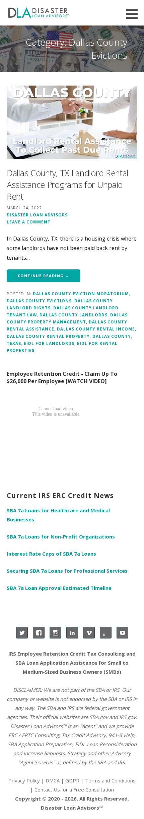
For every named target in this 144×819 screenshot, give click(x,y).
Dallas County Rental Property (48, 336)
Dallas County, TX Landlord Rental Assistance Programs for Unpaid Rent (67, 184)
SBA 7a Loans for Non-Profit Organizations (61, 536)
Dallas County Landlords (73, 314)
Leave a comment (29, 221)
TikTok (106, 632)
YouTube (122, 632)
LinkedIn (72, 632)
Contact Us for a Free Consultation (74, 789)
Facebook (39, 632)
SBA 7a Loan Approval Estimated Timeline (59, 587)
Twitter (22, 632)
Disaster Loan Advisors (37, 214)
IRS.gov (127, 717)
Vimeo (89, 632)
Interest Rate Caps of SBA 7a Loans (51, 553)
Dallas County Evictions (39, 300)
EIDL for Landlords (49, 343)
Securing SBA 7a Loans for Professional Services (67, 570)
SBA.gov (98, 717)
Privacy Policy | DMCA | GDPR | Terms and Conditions (72, 780)
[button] (134, 13)
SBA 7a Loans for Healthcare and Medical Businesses (58, 515)
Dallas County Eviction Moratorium (81, 293)
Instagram (55, 632)
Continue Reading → (43, 275)
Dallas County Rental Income (96, 328)
